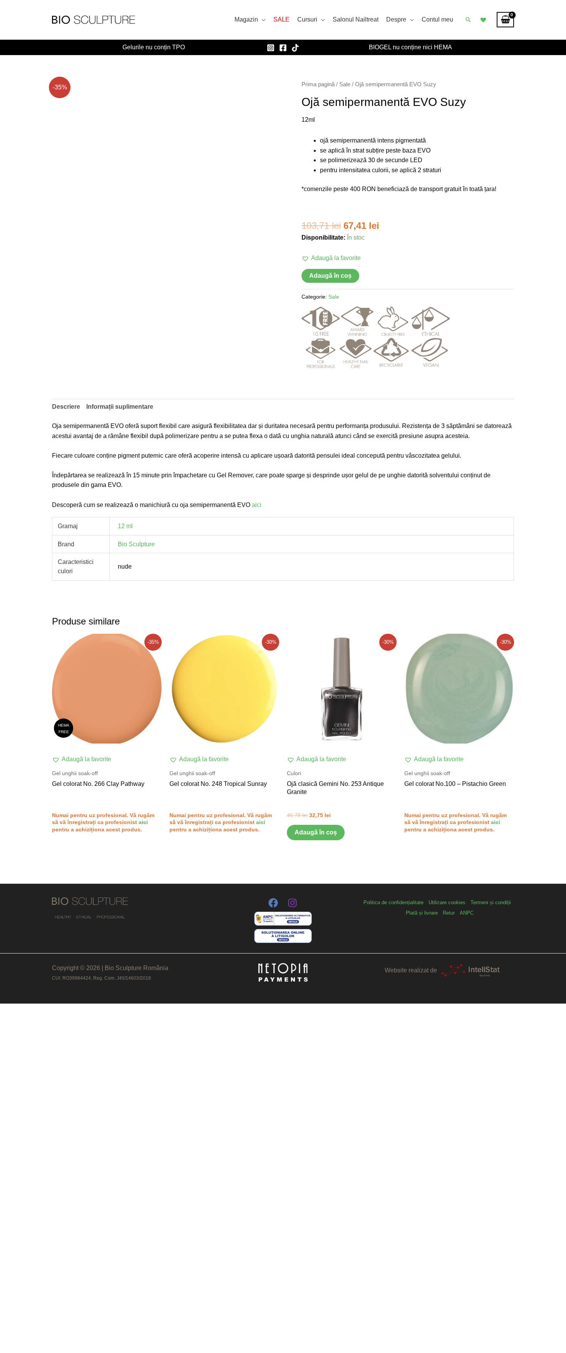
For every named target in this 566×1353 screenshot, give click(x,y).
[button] (468, 19)
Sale (344, 84)
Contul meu (437, 19)
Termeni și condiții (491, 902)
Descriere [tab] (66, 406)
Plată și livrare (422, 913)
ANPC (467, 913)
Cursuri (307, 19)
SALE (281, 19)
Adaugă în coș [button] (316, 832)
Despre (396, 19)
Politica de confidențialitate (393, 902)
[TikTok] (295, 48)
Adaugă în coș (330, 275)
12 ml (125, 526)
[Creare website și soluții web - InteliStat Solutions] (470, 970)
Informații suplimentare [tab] (119, 406)
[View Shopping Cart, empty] (505, 19)
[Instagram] (271, 48)
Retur (449, 913)
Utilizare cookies (447, 902)
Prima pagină (318, 84)
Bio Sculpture (136, 544)
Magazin (246, 19)
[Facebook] (283, 48)
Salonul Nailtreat (355, 19)
